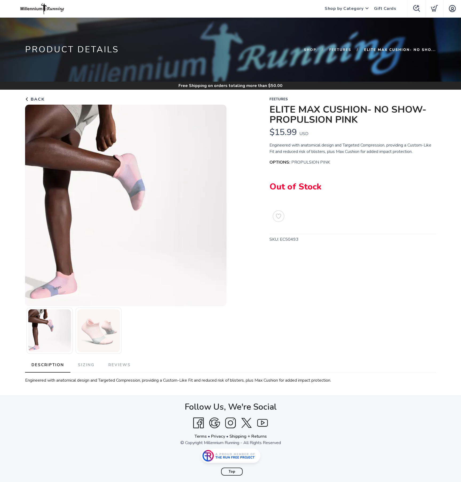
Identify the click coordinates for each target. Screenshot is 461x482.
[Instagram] (230, 423)
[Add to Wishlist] (278, 216)
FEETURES (340, 50)
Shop (310, 50)
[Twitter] (247, 423)
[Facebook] (198, 423)
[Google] (214, 423)
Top (232, 471)
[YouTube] (263, 423)
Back (37, 99)
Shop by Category (344, 8)
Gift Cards (385, 8)
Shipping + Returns (248, 436)
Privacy (218, 436)
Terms (200, 436)
